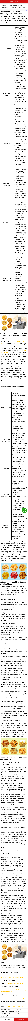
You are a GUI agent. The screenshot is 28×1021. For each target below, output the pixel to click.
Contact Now (21, 1019)
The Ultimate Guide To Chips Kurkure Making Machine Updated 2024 (12, 1010)
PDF (26, 10)
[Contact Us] (24, 510)
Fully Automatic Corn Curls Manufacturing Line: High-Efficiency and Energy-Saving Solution (12, 1015)
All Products (7, 1019)
